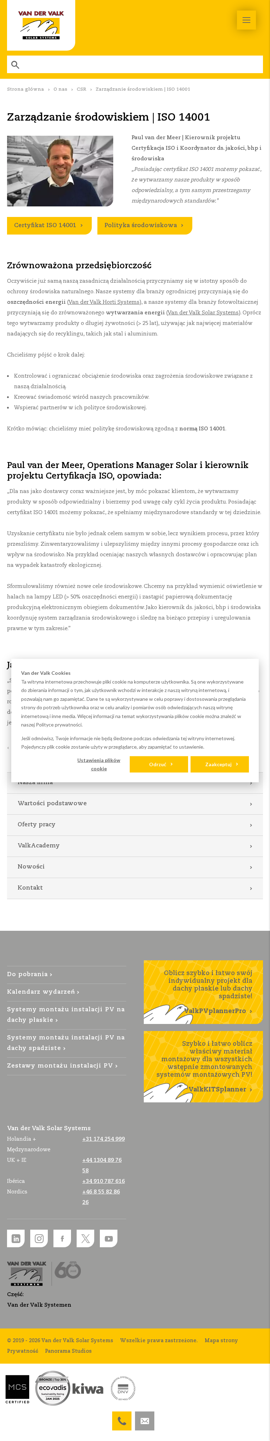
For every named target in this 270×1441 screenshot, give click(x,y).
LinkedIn (16, 1238)
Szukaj (16, 64)
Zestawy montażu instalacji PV (60, 1066)
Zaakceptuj (218, 764)
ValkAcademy (39, 846)
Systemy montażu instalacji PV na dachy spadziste (66, 1043)
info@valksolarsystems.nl (144, 1416)
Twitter (85, 1238)
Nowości (31, 867)
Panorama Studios (68, 1351)
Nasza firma (35, 783)
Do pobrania (27, 975)
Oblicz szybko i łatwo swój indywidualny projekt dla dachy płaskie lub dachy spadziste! (208, 992)
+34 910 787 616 (103, 1181)
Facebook (62, 1238)
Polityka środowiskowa (140, 226)
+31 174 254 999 (121, 1416)
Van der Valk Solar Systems (41, 25)
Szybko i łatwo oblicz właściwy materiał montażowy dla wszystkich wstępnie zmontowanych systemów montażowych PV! (204, 1067)
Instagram (39, 1238)
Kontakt (30, 888)
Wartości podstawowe (52, 804)
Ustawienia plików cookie (98, 764)
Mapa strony (221, 1340)
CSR (81, 89)
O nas (60, 89)
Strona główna (25, 89)
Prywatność (22, 1351)
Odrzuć (157, 764)
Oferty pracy (37, 825)
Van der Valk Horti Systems (104, 302)
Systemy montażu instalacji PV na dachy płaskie (66, 1015)
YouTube (108, 1238)
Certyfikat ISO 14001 (45, 226)
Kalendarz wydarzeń (41, 992)
